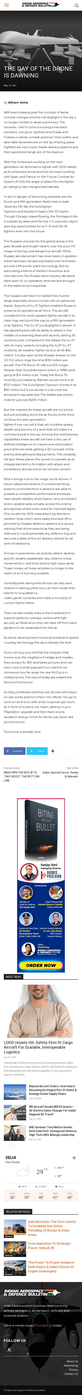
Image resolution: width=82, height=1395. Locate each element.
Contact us (44, 1325)
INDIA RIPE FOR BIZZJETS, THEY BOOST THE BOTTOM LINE (21, 776)
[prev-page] (6, 1147)
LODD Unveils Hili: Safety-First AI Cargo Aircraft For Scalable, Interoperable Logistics (38, 1047)
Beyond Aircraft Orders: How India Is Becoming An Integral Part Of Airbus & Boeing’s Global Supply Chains (52, 1090)
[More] (53, 751)
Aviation (9, 1274)
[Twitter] (9, 1349)
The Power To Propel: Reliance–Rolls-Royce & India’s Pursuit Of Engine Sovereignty (52, 1267)
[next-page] (12, 1147)
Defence (8, 60)
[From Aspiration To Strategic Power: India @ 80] (15, 1249)
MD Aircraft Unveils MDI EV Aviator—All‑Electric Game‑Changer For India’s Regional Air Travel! (52, 1110)
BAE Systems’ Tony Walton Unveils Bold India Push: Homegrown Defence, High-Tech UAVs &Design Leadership (53, 1131)
